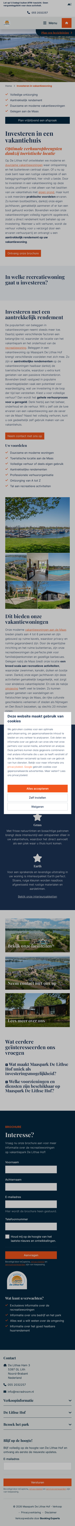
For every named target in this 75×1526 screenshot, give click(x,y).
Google (28, 766)
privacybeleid (15, 766)
